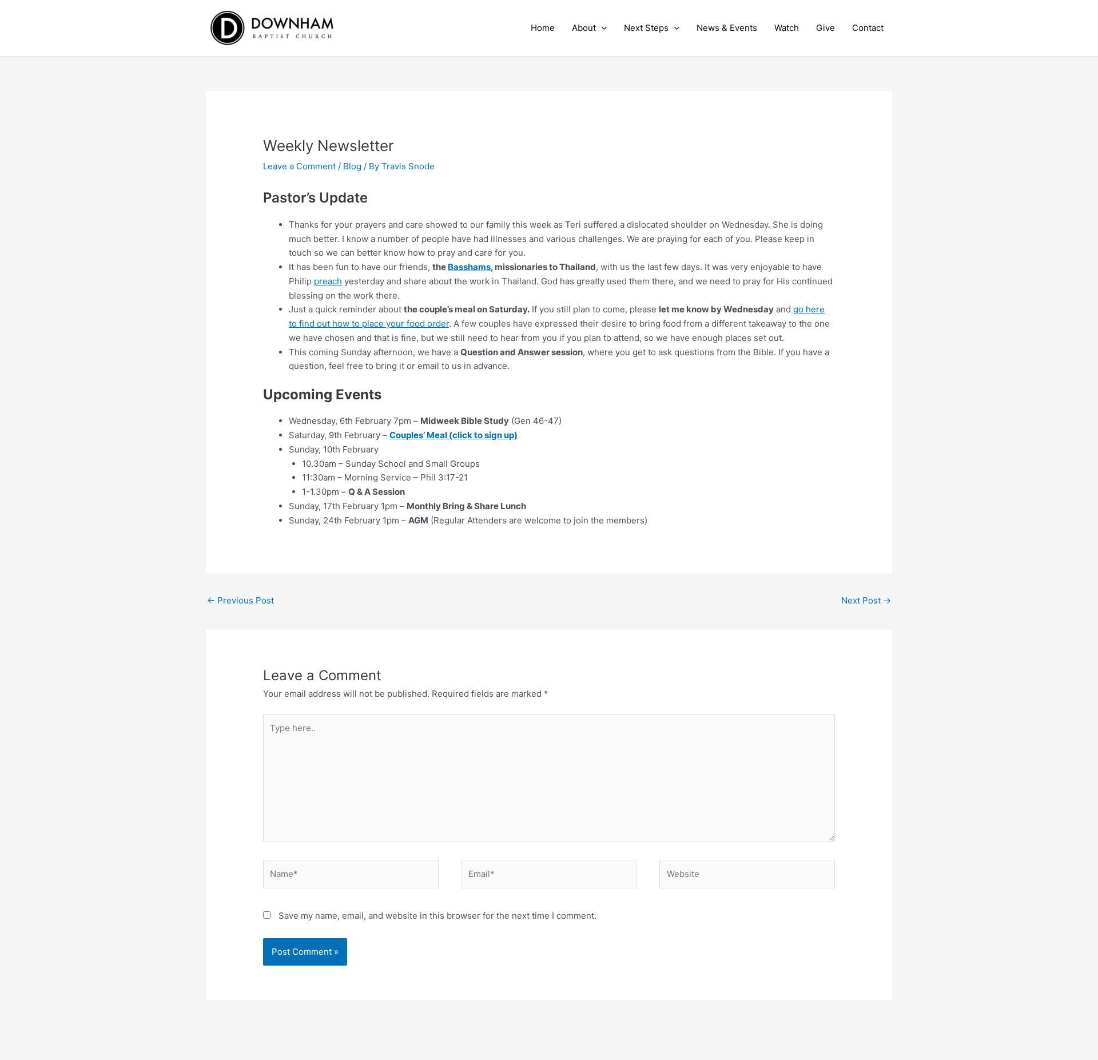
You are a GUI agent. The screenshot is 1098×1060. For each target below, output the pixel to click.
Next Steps (646, 27)
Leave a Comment (299, 166)
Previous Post (240, 600)
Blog (352, 166)
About (584, 27)
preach (328, 281)
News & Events (727, 27)
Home (543, 27)
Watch (786, 27)
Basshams (469, 266)
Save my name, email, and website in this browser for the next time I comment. (437, 915)
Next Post (866, 600)
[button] (601, 28)
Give (825, 27)
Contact (868, 27)
